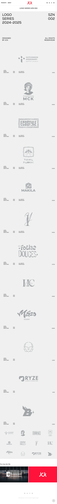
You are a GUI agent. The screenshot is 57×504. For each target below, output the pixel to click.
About (9, 2)
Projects (3, 2)
